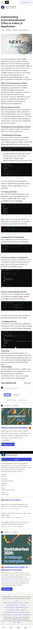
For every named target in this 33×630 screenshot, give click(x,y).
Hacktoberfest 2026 (7, 579)
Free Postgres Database (11, 612)
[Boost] (25, 627)
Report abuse (22, 400)
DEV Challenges (13, 602)
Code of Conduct (11, 400)
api (3, 30)
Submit (7, 395)
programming (24, 30)
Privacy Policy (17, 614)
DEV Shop (22, 612)
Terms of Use (26, 614)
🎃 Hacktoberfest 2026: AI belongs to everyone (14, 568)
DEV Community (6, 596)
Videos (26, 602)
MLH (27, 612)
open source (18, 617)
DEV (9, 619)
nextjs (15, 30)
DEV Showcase (10, 610)
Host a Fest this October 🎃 (16, 427)
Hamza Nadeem (10, 7)
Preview (16, 395)
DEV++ (21, 602)
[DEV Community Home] (7, 2)
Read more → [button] (7, 589)
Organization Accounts (21, 607)
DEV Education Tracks (13, 605)
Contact (23, 610)
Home (5, 602)
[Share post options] (30, 627)
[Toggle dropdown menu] (30, 405)
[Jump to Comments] (11, 627)
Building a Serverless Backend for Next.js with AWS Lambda (16, 515)
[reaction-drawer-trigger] (4, 627)
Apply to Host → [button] (8, 444)
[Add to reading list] (19, 627)
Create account (26, 2)
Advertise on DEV (9, 607)
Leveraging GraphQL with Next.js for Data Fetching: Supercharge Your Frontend (14, 524)
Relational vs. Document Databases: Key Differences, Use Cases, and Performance (14, 506)
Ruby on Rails (16, 620)
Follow (16, 459)
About (18, 610)
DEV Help (23, 605)
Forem (9, 617)
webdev (9, 30)
